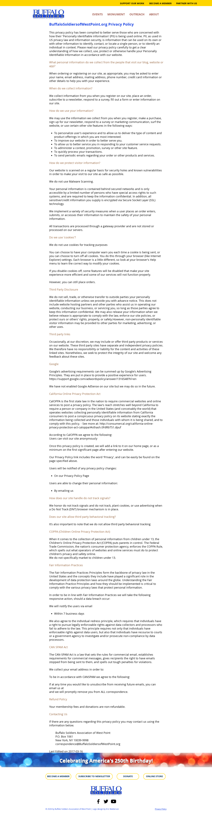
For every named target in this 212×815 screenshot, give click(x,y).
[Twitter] (106, 801)
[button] (186, 3)
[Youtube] (114, 801)
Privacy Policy (161, 809)
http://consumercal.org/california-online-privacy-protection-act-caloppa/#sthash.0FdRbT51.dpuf (101, 425)
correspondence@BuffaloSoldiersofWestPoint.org (87, 744)
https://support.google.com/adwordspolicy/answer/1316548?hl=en (92, 379)
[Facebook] (98, 801)
